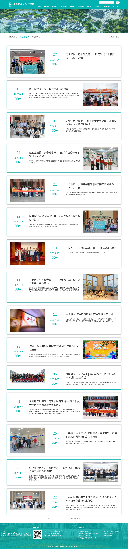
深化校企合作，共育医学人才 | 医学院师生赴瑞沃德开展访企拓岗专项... (54, 469)
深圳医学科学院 (109, 533)
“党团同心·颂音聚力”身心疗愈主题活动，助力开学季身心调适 (54, 281)
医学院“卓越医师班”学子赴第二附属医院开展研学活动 (54, 217)
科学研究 (72, 6)
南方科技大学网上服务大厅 (112, 531)
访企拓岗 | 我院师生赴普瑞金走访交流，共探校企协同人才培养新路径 (91, 122)
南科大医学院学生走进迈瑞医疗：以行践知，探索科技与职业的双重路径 (91, 498)
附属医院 (81, 6)
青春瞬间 (35, 37)
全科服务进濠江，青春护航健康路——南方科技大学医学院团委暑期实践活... (54, 403)
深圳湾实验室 (108, 536)
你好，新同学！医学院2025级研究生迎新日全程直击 (54, 347)
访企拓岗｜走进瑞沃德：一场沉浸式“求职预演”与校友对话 (90, 56)
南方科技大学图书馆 (83, 536)
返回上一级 (113, 37)
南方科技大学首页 (83, 531)
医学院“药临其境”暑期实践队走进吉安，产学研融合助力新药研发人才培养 (91, 434)
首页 (39, 6)
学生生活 (115, 6)
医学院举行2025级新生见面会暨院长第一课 (89, 314)
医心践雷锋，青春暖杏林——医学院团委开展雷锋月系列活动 (54, 154)
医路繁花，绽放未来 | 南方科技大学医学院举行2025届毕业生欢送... (91, 375)
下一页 (67, 519)
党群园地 (107, 6)
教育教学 (64, 6)
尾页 (72, 519)
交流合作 (89, 6)
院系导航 (55, 6)
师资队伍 (98, 6)
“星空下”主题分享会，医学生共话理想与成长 (91, 248)
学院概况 (46, 6)
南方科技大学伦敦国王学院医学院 (87, 533)
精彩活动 (23, 37)
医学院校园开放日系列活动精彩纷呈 (48, 89)
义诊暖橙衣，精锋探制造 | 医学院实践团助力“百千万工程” (90, 186)
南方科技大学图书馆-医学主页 (86, 538)
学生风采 (12, 37)
